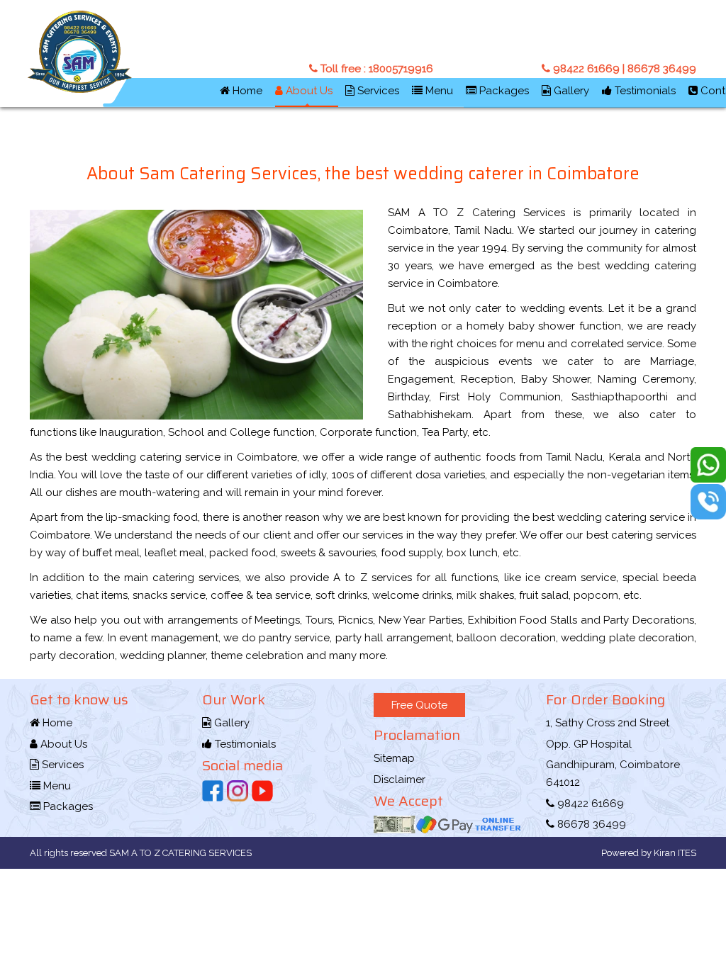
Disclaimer (399, 779)
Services (376, 90)
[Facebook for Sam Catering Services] (212, 790)
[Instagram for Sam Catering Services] (237, 790)
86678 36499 (660, 68)
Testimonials (644, 90)
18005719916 (401, 68)
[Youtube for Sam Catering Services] (262, 790)
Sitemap (394, 758)
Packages (502, 90)
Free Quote (419, 705)
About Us (308, 90)
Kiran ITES (674, 853)
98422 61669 (585, 68)
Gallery (570, 90)
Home (246, 90)
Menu (438, 90)
